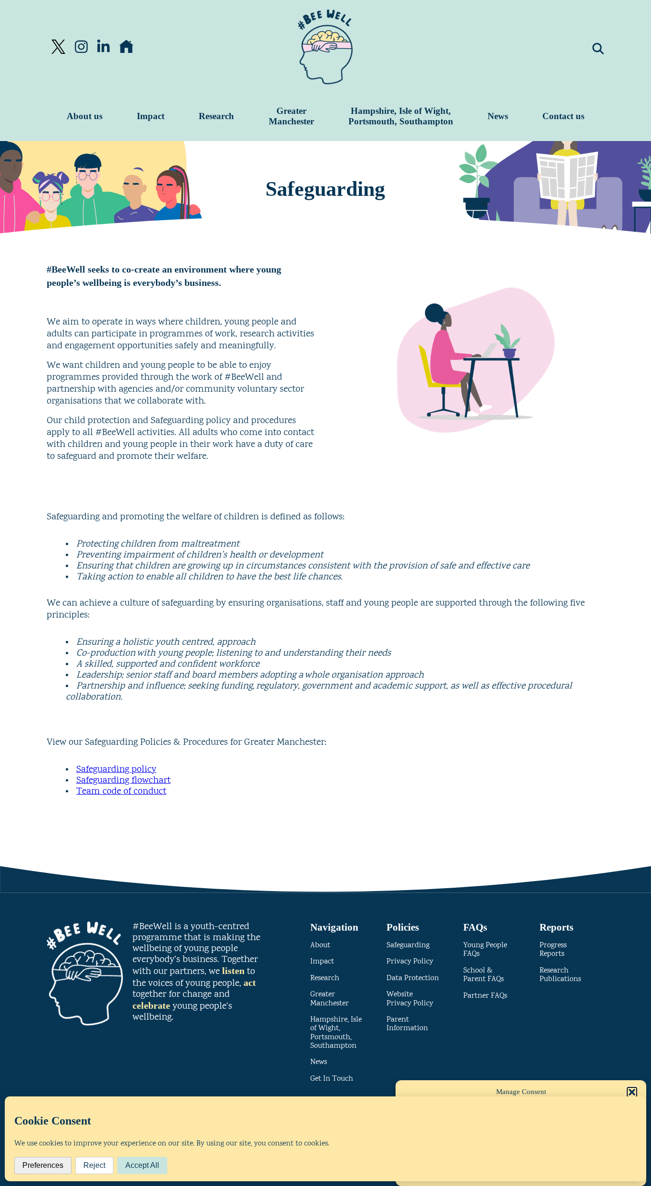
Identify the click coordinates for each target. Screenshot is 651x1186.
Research (216, 116)
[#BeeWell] (325, 47)
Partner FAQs (485, 996)
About (320, 945)
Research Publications (560, 975)
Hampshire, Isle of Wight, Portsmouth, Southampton (400, 116)
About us (84, 116)
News (498, 116)
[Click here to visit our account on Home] (126, 47)
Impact (150, 116)
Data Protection (413, 978)
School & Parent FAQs (483, 975)
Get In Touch (331, 1079)
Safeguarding (408, 945)
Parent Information (407, 1024)
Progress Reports (553, 950)
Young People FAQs (485, 950)
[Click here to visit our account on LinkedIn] (103, 47)
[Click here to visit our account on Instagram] (81, 47)
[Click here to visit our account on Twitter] (58, 47)
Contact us (563, 116)
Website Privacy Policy (410, 999)
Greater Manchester (291, 116)
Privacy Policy (410, 961)
